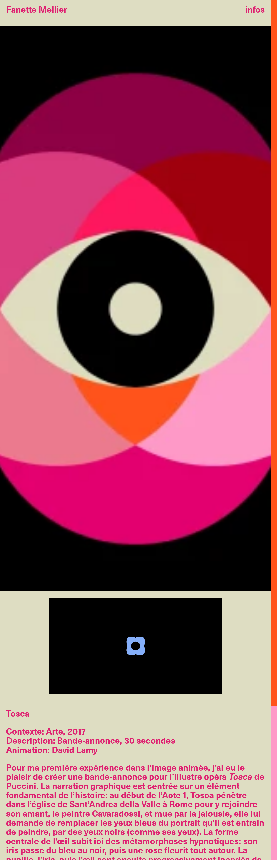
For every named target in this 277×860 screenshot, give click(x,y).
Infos (255, 9)
